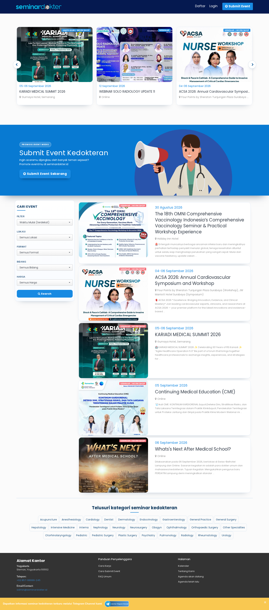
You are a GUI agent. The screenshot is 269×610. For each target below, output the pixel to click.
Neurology (119, 527)
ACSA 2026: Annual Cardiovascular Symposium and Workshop (148, 91)
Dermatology (126, 519)
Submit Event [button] (239, 6)
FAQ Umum (104, 576)
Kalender (183, 566)
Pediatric (81, 535)
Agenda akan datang (191, 576)
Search (45, 294)
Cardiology (93, 519)
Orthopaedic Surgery (204, 527)
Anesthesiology (71, 519)
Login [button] (213, 6)
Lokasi (21, 231)
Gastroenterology (173, 519)
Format (22, 246)
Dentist (108, 519)
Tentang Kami (186, 571)
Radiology (187, 535)
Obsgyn (157, 527)
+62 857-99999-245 (28, 580)
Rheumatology (207, 535)
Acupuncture (48, 519)
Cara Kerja (104, 566)
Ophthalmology (177, 527)
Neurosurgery (138, 527)
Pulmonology (168, 535)
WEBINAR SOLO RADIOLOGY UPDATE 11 (47, 91)
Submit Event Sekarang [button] (46, 174)
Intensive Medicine (63, 527)
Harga (21, 277)
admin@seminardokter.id (32, 589)
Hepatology (38, 527)
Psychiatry (148, 535)
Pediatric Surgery (103, 535)
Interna (84, 527)
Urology (226, 535)
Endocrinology (149, 519)
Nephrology (100, 527)
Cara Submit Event (109, 571)
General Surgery (226, 519)
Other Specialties (234, 527)
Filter (21, 216)
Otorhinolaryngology (58, 535)
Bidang (21, 262)
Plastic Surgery (127, 535)
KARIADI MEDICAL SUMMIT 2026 (202, 91)
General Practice (200, 519)
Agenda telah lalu (188, 581)
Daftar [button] (200, 6)
